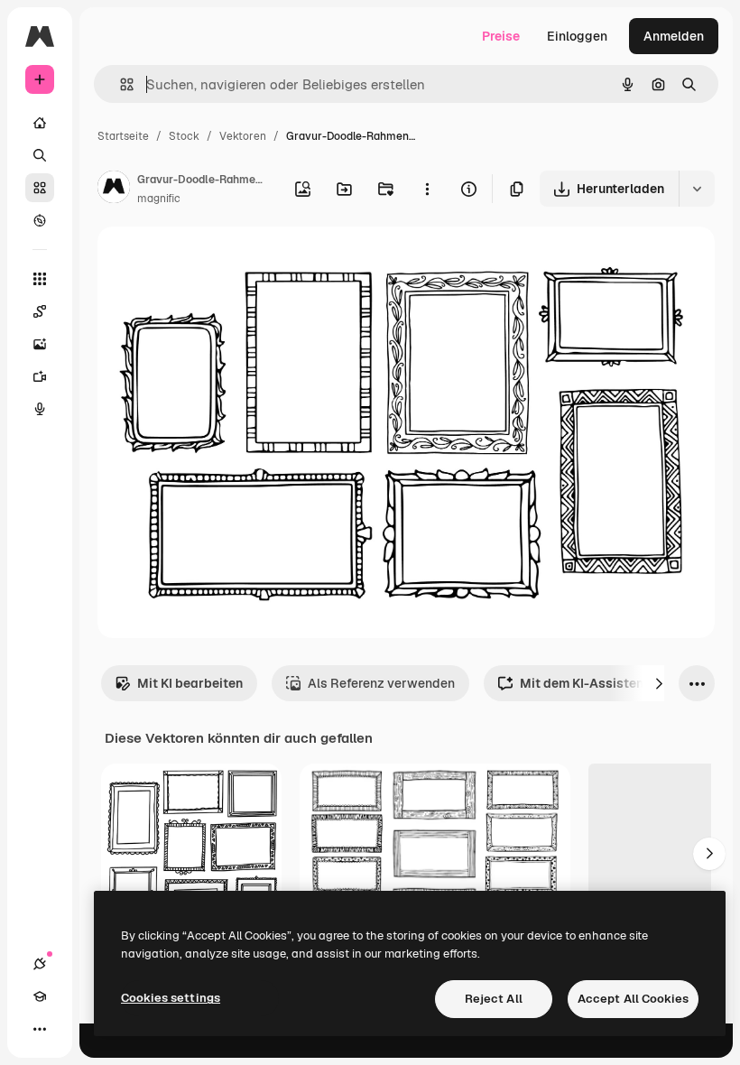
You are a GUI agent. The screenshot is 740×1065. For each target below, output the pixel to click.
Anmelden (673, 36)
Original (213, 261)
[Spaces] (39, 311)
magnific (158, 198)
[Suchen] (39, 155)
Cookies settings (170, 997)
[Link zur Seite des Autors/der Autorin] (113, 189)
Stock (184, 136)
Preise (501, 36)
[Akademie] (39, 996)
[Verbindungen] (39, 963)
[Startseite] (39, 122)
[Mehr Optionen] (427, 189)
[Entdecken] (39, 220)
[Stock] (39, 187)
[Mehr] (39, 1028)
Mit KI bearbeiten (190, 683)
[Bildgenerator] (39, 343)
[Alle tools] (39, 278)
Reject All (494, 998)
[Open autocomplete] (119, 84)
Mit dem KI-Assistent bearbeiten (619, 683)
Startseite (123, 136)
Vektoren (242, 136)
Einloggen (577, 36)
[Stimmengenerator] (39, 408)
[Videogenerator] (39, 376)
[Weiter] (659, 683)
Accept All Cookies (633, 998)
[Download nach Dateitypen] (697, 189)
